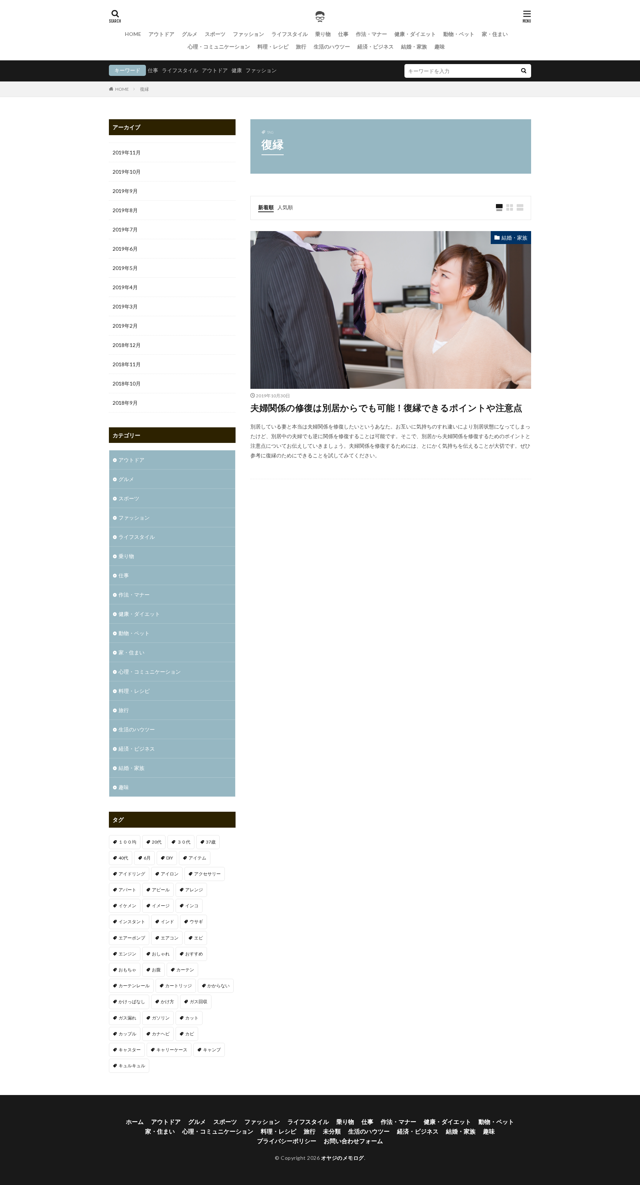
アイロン (170, 874)
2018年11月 (127, 364)
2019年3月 (125, 306)
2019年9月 (125, 191)
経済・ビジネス (375, 46)
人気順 (285, 207)
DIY (169, 858)
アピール (161, 889)
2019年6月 (125, 249)
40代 (123, 858)
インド (167, 921)
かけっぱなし (132, 1001)
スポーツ (215, 34)
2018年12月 (127, 345)
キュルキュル (132, 1065)
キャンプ (212, 1049)
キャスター (130, 1049)
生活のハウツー (332, 46)
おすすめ (194, 954)
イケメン (127, 905)
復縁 (144, 89)
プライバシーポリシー (286, 1140)
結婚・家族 (414, 46)
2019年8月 (125, 210)
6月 (147, 858)
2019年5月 (125, 268)
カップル (127, 1034)
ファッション (248, 34)
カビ (189, 1034)
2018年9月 (125, 403)
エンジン (127, 954)
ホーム (135, 1121)
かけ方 (167, 1001)
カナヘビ (161, 1034)
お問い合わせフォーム (353, 1140)
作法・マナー (371, 34)
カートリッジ (178, 985)
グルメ (189, 34)
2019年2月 (125, 326)
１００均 (127, 842)
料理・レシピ (273, 46)
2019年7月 (125, 229)
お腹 (156, 969)
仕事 (343, 34)
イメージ (161, 905)
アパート (127, 889)
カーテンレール (134, 985)
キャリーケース (171, 1049)
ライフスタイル (289, 34)
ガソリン (161, 1018)
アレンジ (194, 889)
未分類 (332, 1131)
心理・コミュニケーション (219, 46)
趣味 (439, 46)
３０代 (183, 842)
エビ (198, 938)
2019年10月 (127, 171)
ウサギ (196, 921)
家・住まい (495, 34)
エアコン (170, 938)
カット (192, 1018)
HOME (133, 34)
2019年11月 (127, 152)
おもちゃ (127, 969)
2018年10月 (127, 383)
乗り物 (323, 34)
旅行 (301, 46)
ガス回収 (198, 1001)
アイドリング (132, 874)
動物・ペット (458, 34)
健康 (236, 70)
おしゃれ (161, 954)
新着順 (266, 207)
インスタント (132, 921)
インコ (192, 905)
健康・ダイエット (415, 34)
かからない (218, 985)
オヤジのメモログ (342, 1158)
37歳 (211, 842)
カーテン (185, 969)
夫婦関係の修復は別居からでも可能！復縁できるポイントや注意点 (386, 407)
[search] (523, 71)
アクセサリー (207, 874)
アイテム (197, 858)
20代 (156, 842)
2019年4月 (125, 287)
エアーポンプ (132, 938)
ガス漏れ (127, 1018)
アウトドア (161, 34)
